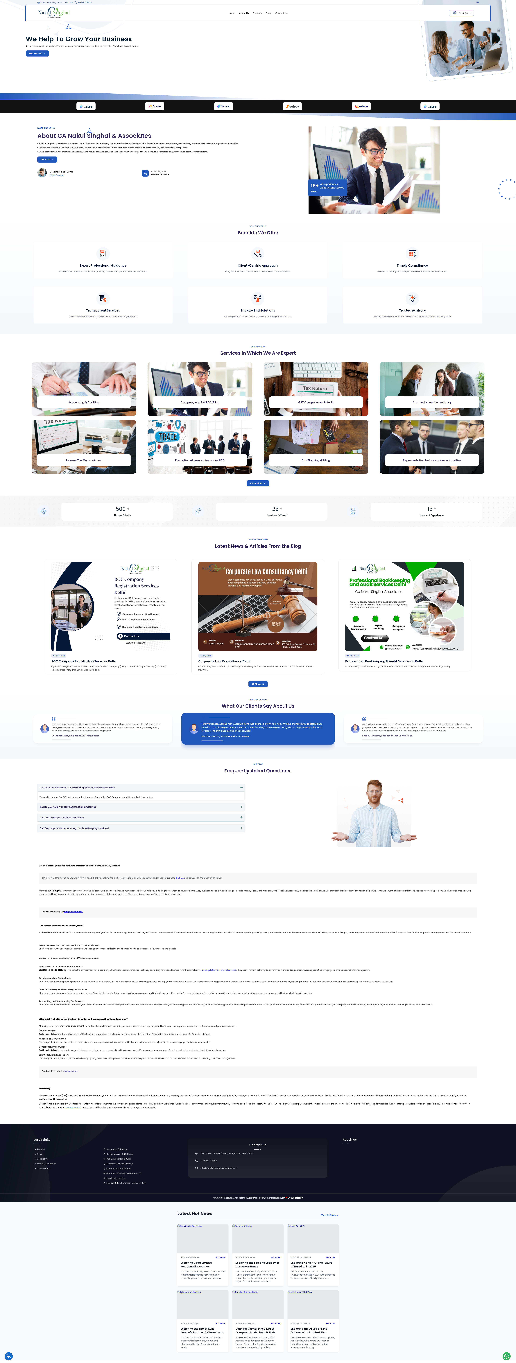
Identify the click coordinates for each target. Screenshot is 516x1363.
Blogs (268, 13)
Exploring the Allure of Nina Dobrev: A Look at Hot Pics (309, 1325)
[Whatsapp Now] (477, 2)
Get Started (35, 53)
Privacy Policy (43, 1163)
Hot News (220, 1252)
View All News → (330, 1209)
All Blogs (256, 684)
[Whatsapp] (506, 1356)
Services (257, 13)
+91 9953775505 (85, 2)
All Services (256, 483)
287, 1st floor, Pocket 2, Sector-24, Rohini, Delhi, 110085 (226, 1148)
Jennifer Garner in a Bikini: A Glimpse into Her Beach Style (255, 1325)
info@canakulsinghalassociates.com (56, 2)
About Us (244, 13)
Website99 (297, 1192)
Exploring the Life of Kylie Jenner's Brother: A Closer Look (202, 1325)
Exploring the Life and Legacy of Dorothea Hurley (257, 1259)
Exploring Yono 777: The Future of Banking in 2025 (311, 1259)
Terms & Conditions (46, 1158)
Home (232, 13)
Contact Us (281, 13)
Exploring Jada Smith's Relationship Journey (196, 1259)
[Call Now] (8, 1356)
